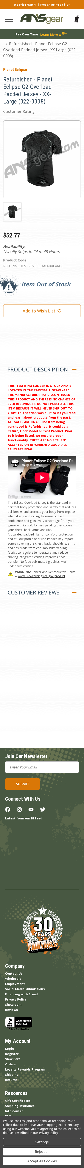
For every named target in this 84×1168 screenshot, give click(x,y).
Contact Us (13, 973)
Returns (11, 1080)
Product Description (38, 369)
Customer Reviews (33, 592)
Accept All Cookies (42, 1161)
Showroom (13, 1004)
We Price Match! (25, 4)
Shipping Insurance (20, 1106)
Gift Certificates (18, 1101)
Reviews (11, 1010)
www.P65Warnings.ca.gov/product (41, 576)
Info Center (14, 1111)
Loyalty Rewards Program (25, 1069)
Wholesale (13, 979)
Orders (10, 1064)
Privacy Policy (15, 999)
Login (9, 1049)
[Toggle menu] (9, 19)
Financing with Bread (21, 994)
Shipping (12, 1074)
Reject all (42, 1151)
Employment (15, 984)
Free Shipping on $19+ (55, 4)
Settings (42, 1142)
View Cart (12, 1059)
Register (12, 1054)
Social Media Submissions (25, 989)
